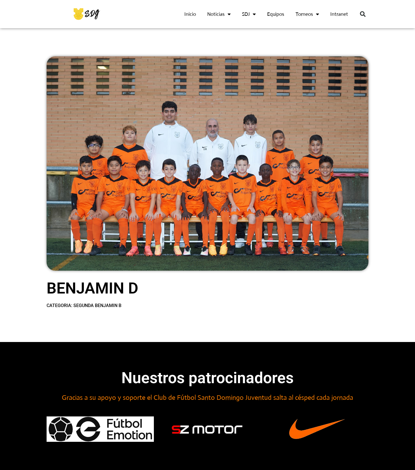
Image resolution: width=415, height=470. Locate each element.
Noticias (216, 14)
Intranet (339, 14)
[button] (362, 14)
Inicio (190, 14)
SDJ (246, 14)
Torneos (304, 14)
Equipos (275, 14)
